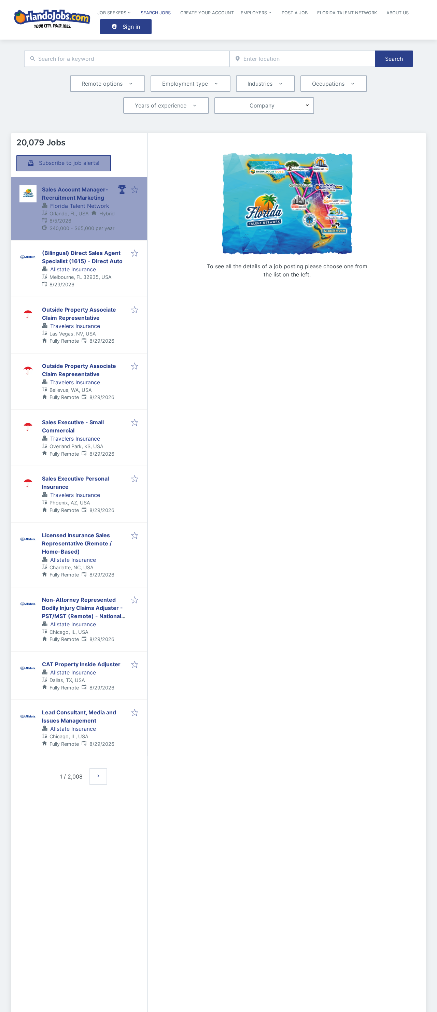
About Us (397, 12)
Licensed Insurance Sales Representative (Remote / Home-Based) (77, 543)
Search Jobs (156, 12)
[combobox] (126, 59)
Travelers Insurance (75, 326)
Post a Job (295, 12)
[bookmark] (134, 190)
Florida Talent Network (347, 12)
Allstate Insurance (73, 269)
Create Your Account (207, 12)
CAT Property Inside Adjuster (81, 664)
